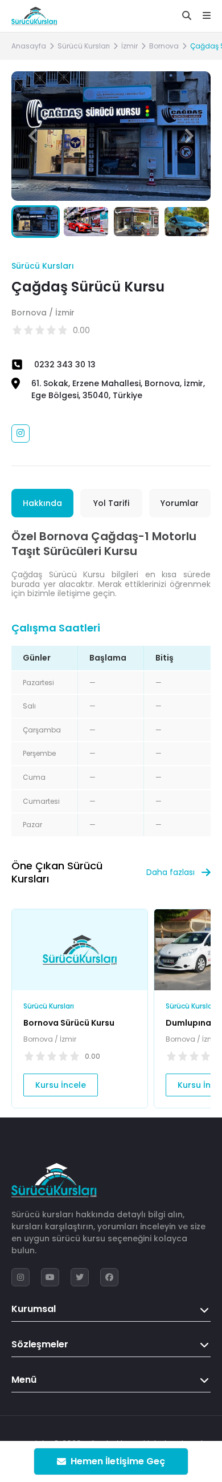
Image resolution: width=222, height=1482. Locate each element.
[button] (189, 135)
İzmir (129, 46)
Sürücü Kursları (83, 46)
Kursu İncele (60, 1085)
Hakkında (42, 503)
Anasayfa (28, 46)
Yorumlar (180, 503)
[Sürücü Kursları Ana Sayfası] (34, 16)
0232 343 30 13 (65, 364)
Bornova (164, 46)
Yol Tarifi (111, 503)
